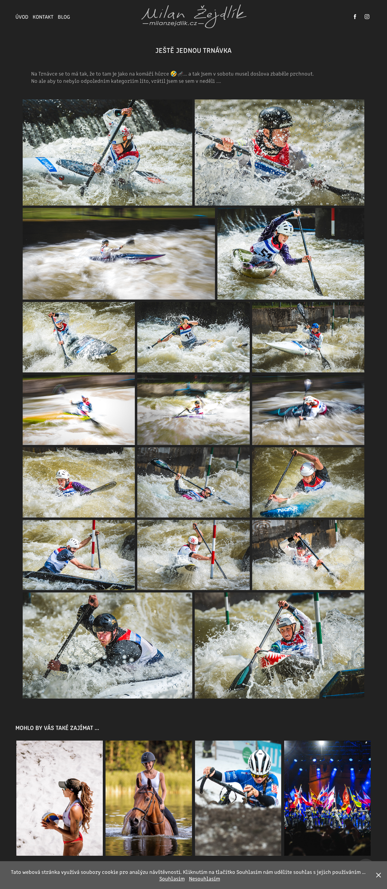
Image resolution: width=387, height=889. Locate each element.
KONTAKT (43, 16)
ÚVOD (21, 16)
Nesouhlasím (204, 878)
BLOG (64, 16)
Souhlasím (172, 878)
